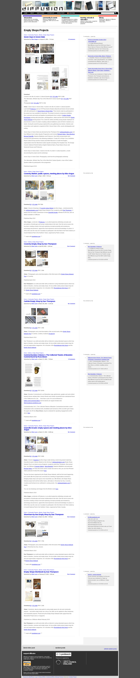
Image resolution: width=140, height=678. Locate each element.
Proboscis (33, 109)
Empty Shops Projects (48, 35)
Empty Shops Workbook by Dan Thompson (41, 572)
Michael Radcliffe (29, 136)
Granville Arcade (53, 212)
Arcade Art (52, 333)
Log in (36, 676)
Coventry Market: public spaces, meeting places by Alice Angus (49, 174)
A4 (51, 96)
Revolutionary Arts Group (61, 288)
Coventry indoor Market (46, 208)
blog (29, 413)
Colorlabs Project (73, 676)
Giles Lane (34, 176)
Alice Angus (34, 39)
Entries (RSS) (42, 676)
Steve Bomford (70, 134)
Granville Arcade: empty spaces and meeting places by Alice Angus (48, 429)
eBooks (41, 35)
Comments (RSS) (50, 676)
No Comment (71, 176)
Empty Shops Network (32, 290)
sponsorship (29, 673)
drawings (36, 460)
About (32, 13)
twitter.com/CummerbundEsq (32, 400)
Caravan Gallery (39, 466)
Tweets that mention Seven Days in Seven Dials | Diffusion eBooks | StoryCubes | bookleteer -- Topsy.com (100, 70)
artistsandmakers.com (66, 132)
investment (48, 672)
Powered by (26, 676)
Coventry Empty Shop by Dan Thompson (40, 244)
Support (33, 672)
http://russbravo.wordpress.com (32, 403)
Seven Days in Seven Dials (34, 37)
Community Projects (33, 35)
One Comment (71, 246)
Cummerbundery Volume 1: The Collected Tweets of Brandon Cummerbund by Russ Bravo (48, 356)
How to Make (40, 13)
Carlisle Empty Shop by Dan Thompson (39, 301)
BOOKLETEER (60, 13)
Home (25, 13)
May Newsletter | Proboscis (95, 246)
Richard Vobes (62, 134)
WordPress (31, 676)
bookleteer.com (36, 236)
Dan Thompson (67, 210)
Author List (50, 13)
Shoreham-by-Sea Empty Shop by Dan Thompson (44, 514)
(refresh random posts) (110, 648)
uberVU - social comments (94, 574)
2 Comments (71, 359)
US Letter (55, 96)
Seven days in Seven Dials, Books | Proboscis (99, 56)
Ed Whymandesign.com (94, 517)
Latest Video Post (29, 648)
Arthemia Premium (59, 676)
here (45, 470)
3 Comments (71, 39)
